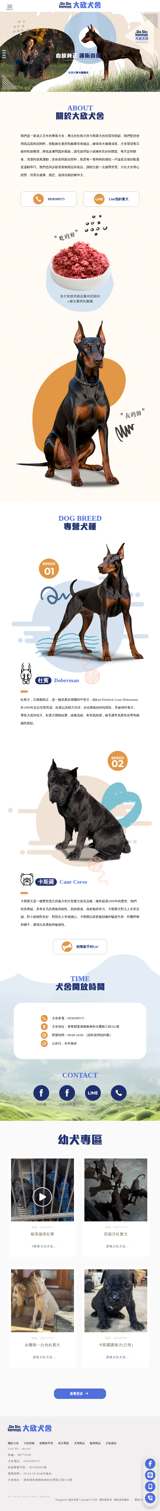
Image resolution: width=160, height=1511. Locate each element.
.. (131, 1499)
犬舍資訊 (111, 1443)
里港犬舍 (25, 1497)
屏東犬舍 (16, 1497)
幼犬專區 (63, 1443)
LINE (92, 1104)
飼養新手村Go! (87, 946)
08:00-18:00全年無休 (38, 1473)
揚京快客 (74, 1499)
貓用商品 (95, 1443)
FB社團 (41, 1104)
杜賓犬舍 (34, 1497)
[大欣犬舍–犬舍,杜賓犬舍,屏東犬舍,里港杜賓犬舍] (80, 5)
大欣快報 (29, 1443)
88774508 (24, 1454)
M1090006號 (38, 1467)
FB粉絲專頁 (67, 1104)
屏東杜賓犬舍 (45, 1497)
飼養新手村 (46, 1443)
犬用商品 (79, 1443)
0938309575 (56, 199)
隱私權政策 (105, 1499)
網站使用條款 (121, 1499)
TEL (118, 1104)
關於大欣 (13, 1443)
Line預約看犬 (119, 199)
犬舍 (9, 1497)
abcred (26, 1448)
